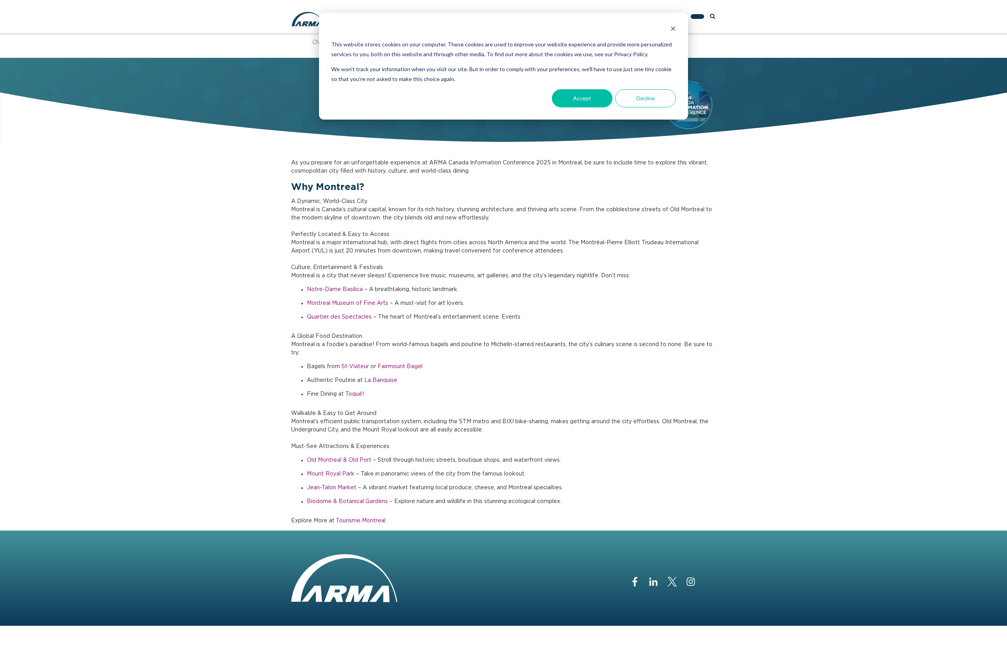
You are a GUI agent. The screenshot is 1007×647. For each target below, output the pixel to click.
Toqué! (354, 394)
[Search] (712, 16)
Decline (645, 98)
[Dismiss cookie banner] (673, 30)
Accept (582, 98)
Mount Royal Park (330, 474)
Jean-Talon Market (331, 487)
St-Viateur (355, 366)
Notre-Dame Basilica (335, 289)
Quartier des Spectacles (339, 317)
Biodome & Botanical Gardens (347, 501)
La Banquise (380, 380)
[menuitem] (697, 16)
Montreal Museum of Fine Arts (347, 303)
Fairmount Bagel (400, 366)
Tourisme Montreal (360, 520)
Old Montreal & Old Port (339, 460)
